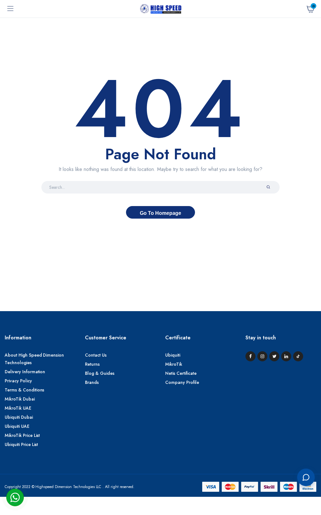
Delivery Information (25, 372)
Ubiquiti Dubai (19, 417)
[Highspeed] (160, 8)
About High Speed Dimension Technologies (34, 359)
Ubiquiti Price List (21, 444)
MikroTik (173, 364)
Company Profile (182, 382)
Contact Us (96, 355)
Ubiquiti (172, 355)
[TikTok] (298, 356)
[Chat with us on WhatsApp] (15, 497)
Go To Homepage (160, 213)
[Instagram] (262, 356)
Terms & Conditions (24, 390)
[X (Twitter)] (274, 356)
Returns (92, 364)
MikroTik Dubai (20, 399)
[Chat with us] (306, 477)
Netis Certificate (181, 373)
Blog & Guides (99, 373)
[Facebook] (250, 356)
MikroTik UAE (18, 408)
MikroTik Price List (22, 435)
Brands (92, 382)
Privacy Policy (18, 381)
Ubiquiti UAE (17, 426)
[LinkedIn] (286, 356)
